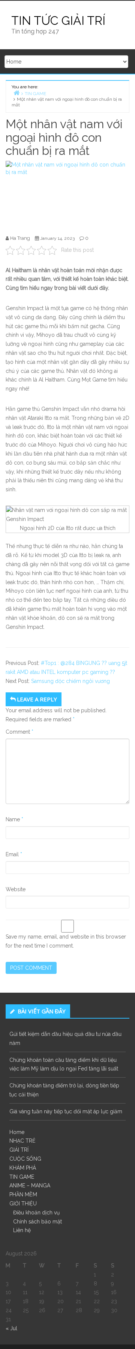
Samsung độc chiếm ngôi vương (70, 681)
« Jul (11, 1328)
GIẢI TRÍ (18, 1150)
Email (14, 854)
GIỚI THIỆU (23, 1204)
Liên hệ (22, 1230)
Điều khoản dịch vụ (36, 1213)
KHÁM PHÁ (22, 1168)
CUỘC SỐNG (25, 1159)
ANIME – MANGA (29, 1185)
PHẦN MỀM (23, 1195)
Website (16, 889)
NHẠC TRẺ (22, 1141)
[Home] (17, 92)
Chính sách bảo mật (37, 1222)
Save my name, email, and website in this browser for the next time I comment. (66, 941)
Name (14, 819)
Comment (19, 732)
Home (16, 1132)
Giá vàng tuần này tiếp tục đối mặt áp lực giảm (65, 1111)
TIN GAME (21, 1177)
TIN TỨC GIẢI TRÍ (58, 20)
